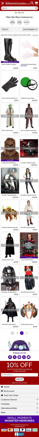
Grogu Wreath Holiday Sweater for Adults (27, 259)
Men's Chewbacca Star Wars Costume (28, 130)
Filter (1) (5, 29)
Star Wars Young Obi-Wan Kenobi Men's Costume (28, 227)
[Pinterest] (19, 357)
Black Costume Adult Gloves (9, 98)
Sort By (29, 29)
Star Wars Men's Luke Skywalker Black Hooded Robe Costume (9, 259)
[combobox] (17, 8)
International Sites (9, 408)
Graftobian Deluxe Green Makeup (27, 98)
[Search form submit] (36, 8)
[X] (15, 357)
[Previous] (12, 333)
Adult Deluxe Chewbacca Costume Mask (9, 162)
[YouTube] (28, 357)
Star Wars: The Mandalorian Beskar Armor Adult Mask (9, 292)
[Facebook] (10, 357)
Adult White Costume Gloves (28, 64)
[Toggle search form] (32, 3)
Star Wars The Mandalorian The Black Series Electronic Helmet (9, 195)
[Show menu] (2, 3)
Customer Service (9, 399)
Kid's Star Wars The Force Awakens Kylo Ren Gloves (28, 292)
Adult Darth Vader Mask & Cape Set (9, 324)
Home (6, 387)
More (3, 412)
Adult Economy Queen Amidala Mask (27, 324)
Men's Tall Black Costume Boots (9, 64)
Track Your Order (11, 395)
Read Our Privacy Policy (19, 383)
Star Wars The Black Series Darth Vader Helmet (28, 162)
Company (5, 404)
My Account (9, 391)
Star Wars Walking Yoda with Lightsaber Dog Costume (9, 227)
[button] (36, 3)
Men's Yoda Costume (7, 130)
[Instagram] (24, 357)
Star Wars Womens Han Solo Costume (28, 195)
